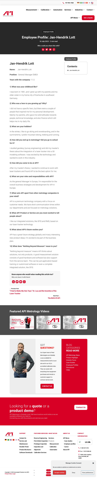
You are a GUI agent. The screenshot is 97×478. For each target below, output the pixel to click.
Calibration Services (40, 452)
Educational (70, 367)
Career (66, 447)
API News (74, 18)
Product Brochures (25, 450)
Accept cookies (59, 472)
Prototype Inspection (40, 444)
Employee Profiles (72, 365)
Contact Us (47, 386)
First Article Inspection (41, 441)
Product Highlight (72, 358)
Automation (57, 10)
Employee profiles (69, 444)
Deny (73, 472)
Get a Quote (88, 18)
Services (67, 10)
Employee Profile (48, 32)
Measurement (31, 10)
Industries (79, 10)
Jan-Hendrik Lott (74, 70)
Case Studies (70, 362)
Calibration (45, 10)
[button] (93, 463)
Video (68, 370)
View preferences (87, 472)
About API (66, 450)
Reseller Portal (24, 447)
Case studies (67, 441)
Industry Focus (71, 360)
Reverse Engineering (40, 438)
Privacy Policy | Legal (10, 474)
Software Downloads (25, 452)
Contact (90, 10)
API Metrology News (73, 355)
